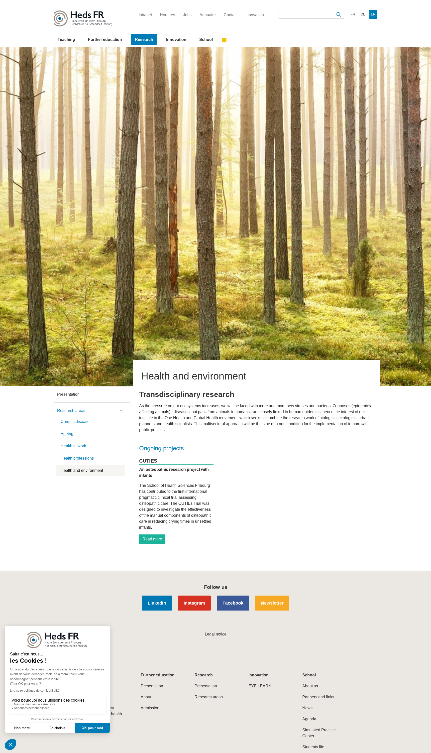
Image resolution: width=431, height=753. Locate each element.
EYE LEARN (259, 686)
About (146, 697)
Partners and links (318, 697)
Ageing (67, 434)
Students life (313, 747)
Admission (150, 708)
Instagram (194, 603)
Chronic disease (75, 421)
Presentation (68, 394)
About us (310, 686)
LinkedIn (157, 603)
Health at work (73, 446)
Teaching (66, 39)
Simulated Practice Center (319, 733)
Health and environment (82, 470)
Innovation (176, 39)
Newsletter (272, 603)
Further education (105, 39)
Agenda (309, 719)
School (206, 39)
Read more (152, 539)
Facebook (232, 603)
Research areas (71, 410)
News (307, 708)
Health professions (77, 458)
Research (144, 39)
